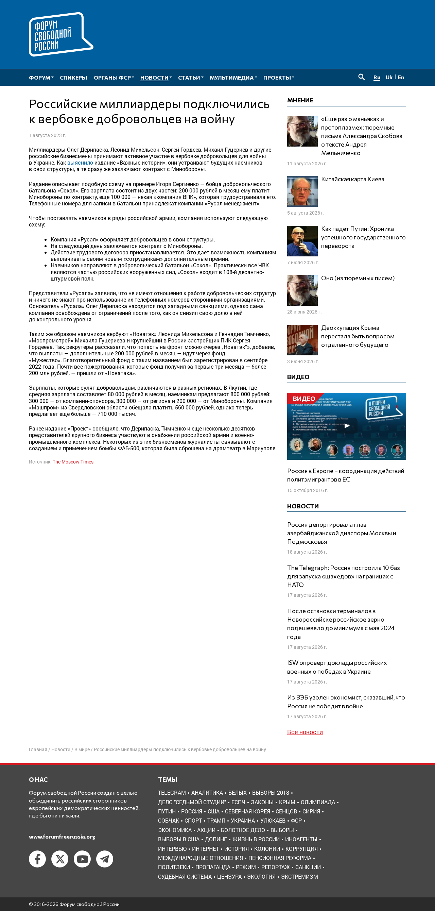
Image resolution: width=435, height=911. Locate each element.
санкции (308, 867)
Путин (167, 811)
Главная (38, 749)
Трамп (216, 820)
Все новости (305, 732)
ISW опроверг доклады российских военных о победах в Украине (337, 667)
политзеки (174, 867)
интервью (172, 848)
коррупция (301, 848)
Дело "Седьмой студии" (192, 802)
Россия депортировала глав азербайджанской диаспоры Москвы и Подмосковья (341, 533)
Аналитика (207, 792)
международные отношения (200, 857)
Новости (60, 749)
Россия (191, 811)
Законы (262, 802)
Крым (287, 802)
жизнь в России (256, 839)
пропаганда (212, 867)
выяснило (80, 162)
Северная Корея (247, 811)
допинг (216, 839)
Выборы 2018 (270, 792)
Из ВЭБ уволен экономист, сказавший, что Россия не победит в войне (346, 701)
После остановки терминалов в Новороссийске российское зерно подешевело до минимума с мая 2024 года (341, 623)
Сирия (311, 811)
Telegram (172, 792)
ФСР (296, 820)
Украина (243, 820)
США (214, 811)
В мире (82, 749)
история (236, 848)
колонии (267, 848)
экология (261, 876)
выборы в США (178, 839)
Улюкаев (272, 820)
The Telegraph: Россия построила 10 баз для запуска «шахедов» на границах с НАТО (343, 576)
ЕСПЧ (238, 802)
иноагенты (301, 839)
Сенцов (286, 811)
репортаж (275, 867)
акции (206, 829)
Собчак (168, 820)
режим (246, 867)
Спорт (193, 820)
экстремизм (299, 876)
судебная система (185, 876)
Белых (237, 792)
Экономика (175, 829)
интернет (205, 848)
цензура (229, 876)
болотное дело (243, 829)
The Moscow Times (73, 461)
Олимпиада (318, 802)
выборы (282, 829)
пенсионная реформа (279, 857)
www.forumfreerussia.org (62, 836)
